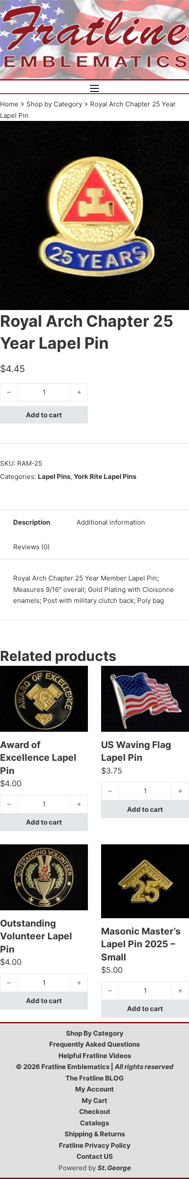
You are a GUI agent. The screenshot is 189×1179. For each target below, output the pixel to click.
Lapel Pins (54, 476)
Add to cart (44, 415)
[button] (177, 133)
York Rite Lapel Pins (105, 476)
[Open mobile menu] (94, 88)
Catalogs (94, 1123)
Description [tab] (31, 522)
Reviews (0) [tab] (31, 547)
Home (9, 104)
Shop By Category (95, 1033)
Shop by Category (54, 104)
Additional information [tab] (110, 522)
